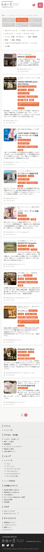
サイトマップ (8, 529)
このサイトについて (10, 525)
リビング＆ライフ (8, 24)
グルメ (8, 20)
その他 (7, 46)
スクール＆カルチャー (21, 24)
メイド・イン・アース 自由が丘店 (28, 212)
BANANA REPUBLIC (26, 349)
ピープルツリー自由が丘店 (28, 173)
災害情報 (7, 502)
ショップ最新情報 (9, 481)
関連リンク (7, 527)
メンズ (18, 33)
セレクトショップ (11, 30)
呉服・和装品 (16, 40)
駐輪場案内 (7, 444)
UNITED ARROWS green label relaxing (27, 83)
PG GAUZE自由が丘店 (26, 385)
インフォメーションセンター (13, 446)
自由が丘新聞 (8, 499)
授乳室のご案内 (9, 449)
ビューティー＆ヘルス (13, 468)
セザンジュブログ (9, 511)
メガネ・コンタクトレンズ (30, 30)
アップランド (23, 311)
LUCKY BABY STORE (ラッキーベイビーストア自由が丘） (28, 135)
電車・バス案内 (9, 441)
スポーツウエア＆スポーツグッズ (16, 43)
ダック (20, 276)
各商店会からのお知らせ (11, 492)
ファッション (22, 15)
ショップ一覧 (8, 460)
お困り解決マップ (9, 451)
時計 (6, 40)
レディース (9, 33)
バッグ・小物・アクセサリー (15, 37)
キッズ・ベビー (29, 33)
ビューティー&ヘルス (34, 20)
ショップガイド (11, 15)
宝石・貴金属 (32, 37)
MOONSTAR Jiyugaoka (27, 243)
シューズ (34, 43)
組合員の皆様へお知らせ (11, 490)
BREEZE (21, 57)
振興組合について (9, 522)
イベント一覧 (8, 430)
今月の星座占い (9, 494)
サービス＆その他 (34, 24)
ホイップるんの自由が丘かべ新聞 (14, 497)
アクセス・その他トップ (11, 439)
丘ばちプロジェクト (10, 513)
